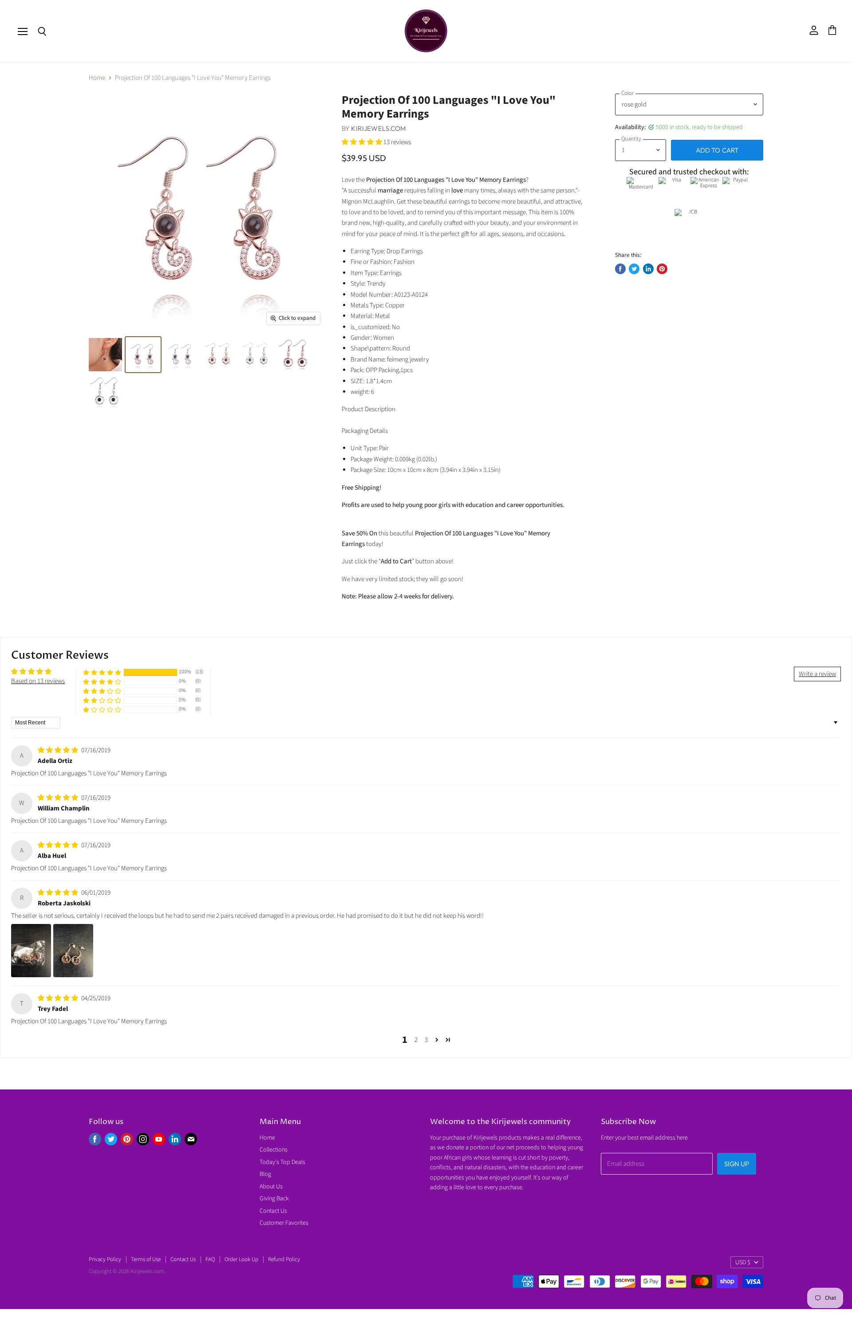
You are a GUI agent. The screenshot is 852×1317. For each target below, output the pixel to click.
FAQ (210, 1259)
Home (97, 78)
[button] (362, 142)
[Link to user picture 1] (31, 950)
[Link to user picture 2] (73, 950)
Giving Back (274, 1198)
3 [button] (426, 1040)
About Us (271, 1186)
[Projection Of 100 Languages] (105, 354)
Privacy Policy (105, 1259)
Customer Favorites (284, 1223)
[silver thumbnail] (180, 354)
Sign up (736, 1164)
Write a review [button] (817, 674)
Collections (274, 1149)
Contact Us (273, 1211)
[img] (58, 750)
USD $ (742, 1262)
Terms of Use (146, 1259)
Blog (265, 1174)
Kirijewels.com (378, 128)
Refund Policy (284, 1259)
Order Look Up (241, 1259)
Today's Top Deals (282, 1162)
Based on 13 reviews (38, 681)
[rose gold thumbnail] (143, 354)
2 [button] (416, 1040)
